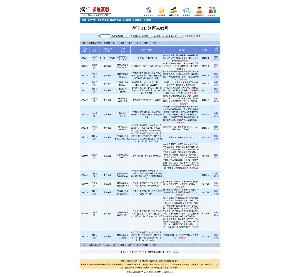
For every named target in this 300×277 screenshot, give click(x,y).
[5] (126, 43)
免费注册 (92, 20)
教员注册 (186, 15)
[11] (143, 43)
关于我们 (124, 252)
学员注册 (161, 15)
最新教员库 (115, 20)
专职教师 (126, 20)
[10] (139, 43)
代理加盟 (147, 20)
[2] (118, 43)
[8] (134, 43)
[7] (131, 43)
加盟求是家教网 (154, 252)
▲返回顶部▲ (167, 272)
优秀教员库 (199, 15)
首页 (84, 20)
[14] (154, 43)
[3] (121, 43)
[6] (129, 43)
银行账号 (166, 252)
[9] (136, 43)
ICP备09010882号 (154, 272)
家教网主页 (148, 15)
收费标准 (133, 252)
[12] (146, 43)
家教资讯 (211, 15)
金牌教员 (136, 20)
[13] (150, 43)
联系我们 (175, 252)
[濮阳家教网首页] (148, 9)
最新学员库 (173, 15)
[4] (123, 43)
